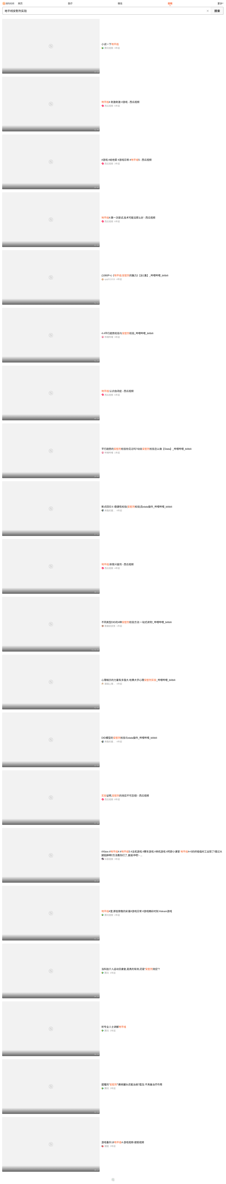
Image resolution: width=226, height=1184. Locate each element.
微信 (120, 3)
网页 (20, 3)
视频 (170, 3)
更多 (220, 3)
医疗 (70, 3)
